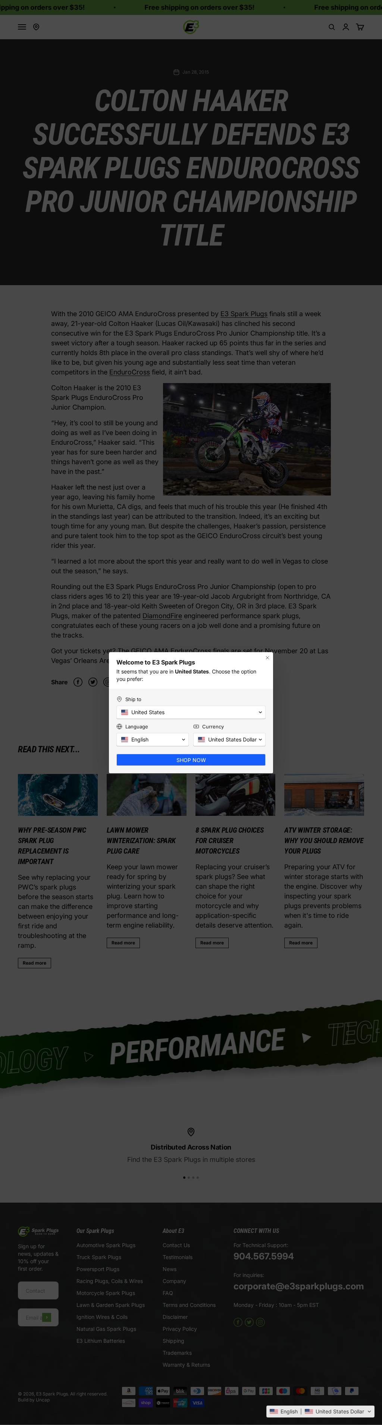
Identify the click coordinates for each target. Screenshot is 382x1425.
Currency (213, 727)
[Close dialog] (267, 658)
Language (136, 727)
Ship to (133, 699)
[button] (320, 1412)
